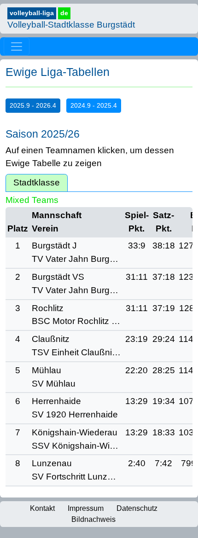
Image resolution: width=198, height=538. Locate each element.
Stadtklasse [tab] (36, 182)
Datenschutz (136, 508)
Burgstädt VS (58, 277)
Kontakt (42, 508)
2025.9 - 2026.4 (33, 105)
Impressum (86, 508)
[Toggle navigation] (16, 46)
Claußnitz (51, 339)
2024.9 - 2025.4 (93, 105)
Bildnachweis (93, 519)
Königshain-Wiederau (74, 432)
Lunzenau (52, 463)
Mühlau (46, 370)
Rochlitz (48, 308)
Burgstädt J (54, 245)
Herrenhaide (56, 401)
